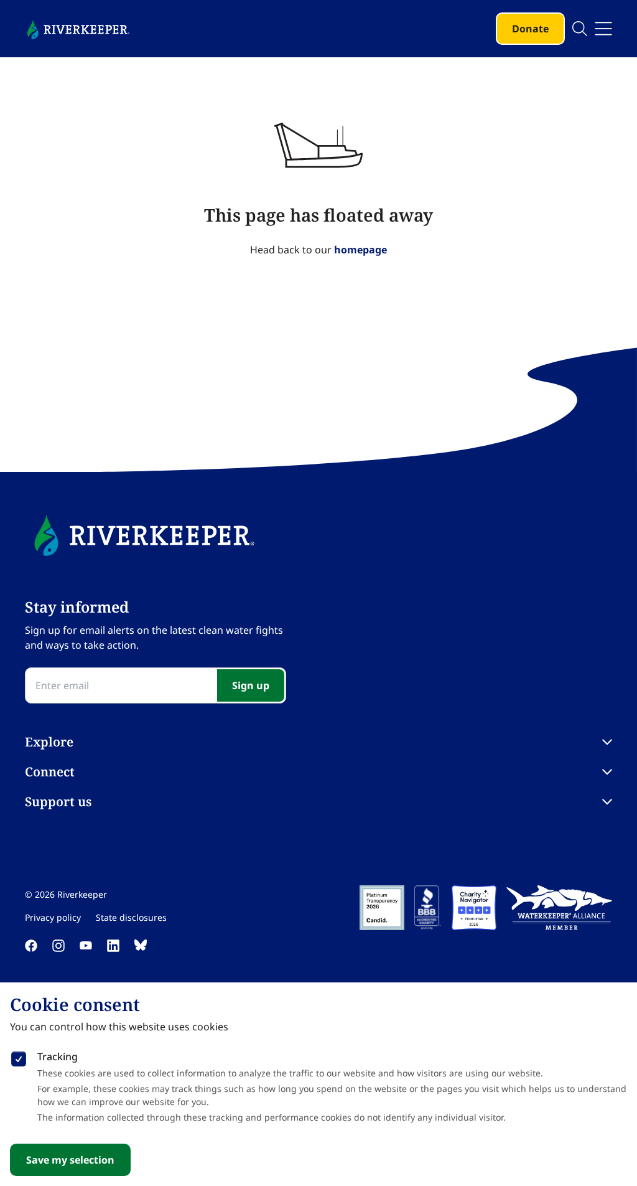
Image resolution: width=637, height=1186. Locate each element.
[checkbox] (18, 1056)
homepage (360, 249)
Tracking (57, 1056)
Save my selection (70, 1160)
